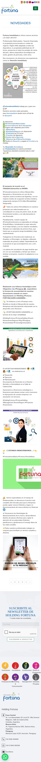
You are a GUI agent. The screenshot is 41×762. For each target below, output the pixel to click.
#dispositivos (10, 129)
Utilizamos (9, 139)
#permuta (19, 137)
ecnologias (27, 139)
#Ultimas (19, 139)
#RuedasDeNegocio (13, 131)
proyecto (9, 115)
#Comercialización (11, 125)
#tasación (16, 141)
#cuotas (32, 141)
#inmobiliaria (18, 147)
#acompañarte (12, 113)
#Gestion (8, 137)
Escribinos (9, 752)
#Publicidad (10, 133)
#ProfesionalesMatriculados (15, 123)
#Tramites (9, 135)
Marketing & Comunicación (17, 684)
